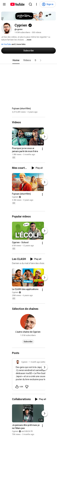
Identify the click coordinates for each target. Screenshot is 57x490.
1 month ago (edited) (38, 362)
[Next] (44, 136)
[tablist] (28, 60)
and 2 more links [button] (19, 44)
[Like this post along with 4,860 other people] (17, 386)
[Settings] (36, 4)
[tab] (16, 60)
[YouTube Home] (17, 4)
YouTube (7, 44)
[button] (40, 60)
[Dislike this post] (26, 386)
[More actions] (42, 149)
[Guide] (4, 4)
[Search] (30, 4)
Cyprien (15, 197)
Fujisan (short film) (21, 108)
